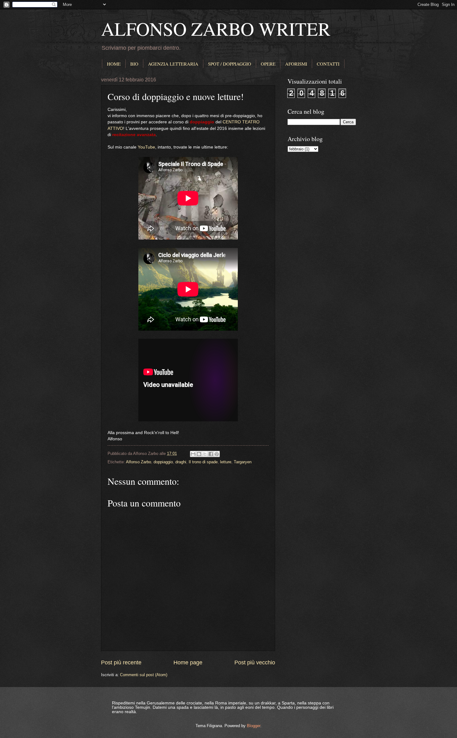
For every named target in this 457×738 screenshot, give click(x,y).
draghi (180, 462)
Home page (187, 662)
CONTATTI (328, 64)
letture (225, 462)
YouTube (146, 147)
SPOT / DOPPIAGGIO (229, 64)
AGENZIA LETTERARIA (173, 64)
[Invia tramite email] (193, 454)
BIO (134, 64)
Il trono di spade (203, 462)
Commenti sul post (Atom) (143, 674)
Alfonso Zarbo (138, 462)
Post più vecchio (254, 662)
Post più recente (121, 662)
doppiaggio (163, 462)
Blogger (253, 725)
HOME (114, 64)
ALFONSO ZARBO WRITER (215, 28)
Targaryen (243, 462)
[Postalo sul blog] (199, 454)
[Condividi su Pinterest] (217, 454)
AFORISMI (296, 64)
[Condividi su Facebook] (211, 454)
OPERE (268, 64)
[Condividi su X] (205, 454)
